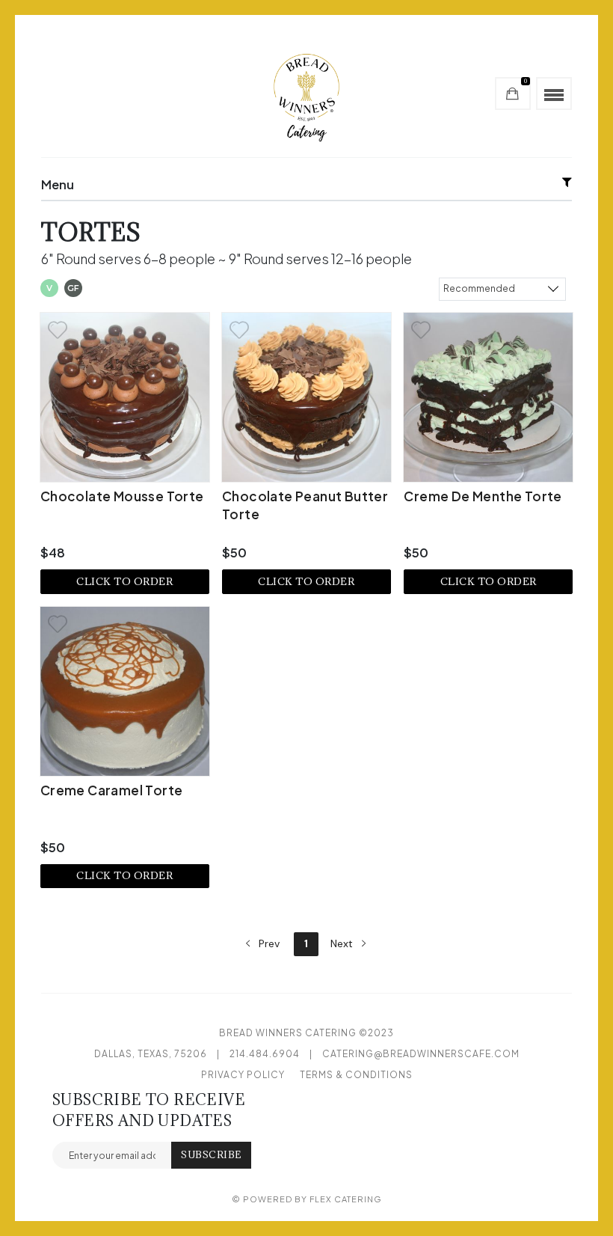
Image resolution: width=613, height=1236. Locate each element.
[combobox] (502, 288)
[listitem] (124, 453)
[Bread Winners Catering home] (306, 93)
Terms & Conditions (356, 1074)
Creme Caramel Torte (111, 790)
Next (343, 943)
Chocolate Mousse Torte (122, 496)
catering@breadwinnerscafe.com (421, 1053)
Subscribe (211, 1154)
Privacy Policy (243, 1074)
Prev (268, 943)
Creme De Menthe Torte (482, 496)
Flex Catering (345, 1199)
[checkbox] (49, 289)
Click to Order (124, 581)
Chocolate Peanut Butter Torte (305, 505)
